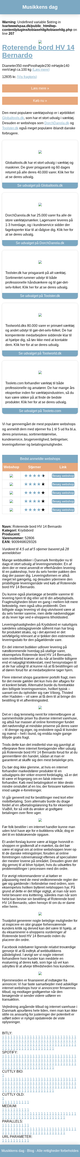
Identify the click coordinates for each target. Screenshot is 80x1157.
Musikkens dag (40, 7)
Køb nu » (40, 100)
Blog (30, 1151)
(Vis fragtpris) (27, 77)
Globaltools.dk (13, 118)
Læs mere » (40, 88)
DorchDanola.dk (56, 123)
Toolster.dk (10, 128)
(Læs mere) (40, 69)
